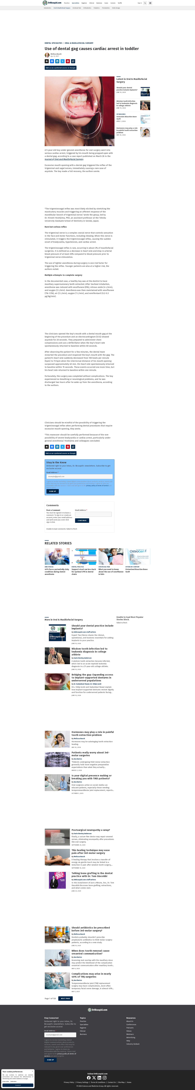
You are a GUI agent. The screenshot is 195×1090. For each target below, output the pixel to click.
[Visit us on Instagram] (104, 1078)
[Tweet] (63, 61)
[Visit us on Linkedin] (99, 1078)
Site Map (121, 1082)
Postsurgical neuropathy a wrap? (91, 830)
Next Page (65, 998)
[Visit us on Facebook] (89, 1078)
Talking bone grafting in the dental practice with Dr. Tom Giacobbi (92, 875)
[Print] (47, 61)
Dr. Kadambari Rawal (81, 684)
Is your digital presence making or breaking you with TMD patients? (92, 777)
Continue (82, 520)
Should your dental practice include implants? (126, 89)
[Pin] (68, 61)
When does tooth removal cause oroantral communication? (91, 952)
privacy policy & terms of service (97, 485)
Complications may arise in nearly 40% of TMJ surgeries (91, 975)
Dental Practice (78, 567)
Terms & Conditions (98, 1082)
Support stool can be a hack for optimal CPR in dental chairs (84, 571)
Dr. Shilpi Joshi (95, 684)
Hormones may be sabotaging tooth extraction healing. (92, 742)
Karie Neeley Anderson (83, 658)
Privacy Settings (82, 1082)
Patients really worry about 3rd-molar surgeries (90, 754)
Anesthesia (49, 567)
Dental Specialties (53, 43)
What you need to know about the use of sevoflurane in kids (111, 571)
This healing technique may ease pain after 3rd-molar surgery (91, 852)
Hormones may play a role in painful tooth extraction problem (127, 130)
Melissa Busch (56, 54)
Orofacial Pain (104, 567)
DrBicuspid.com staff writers (85, 632)
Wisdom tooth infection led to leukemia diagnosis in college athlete (126, 103)
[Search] (145, 3)
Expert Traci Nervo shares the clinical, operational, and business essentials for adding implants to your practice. (92, 638)
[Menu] (150, 3)
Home (129, 1082)
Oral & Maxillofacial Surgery (79, 43)
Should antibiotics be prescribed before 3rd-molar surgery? (91, 929)
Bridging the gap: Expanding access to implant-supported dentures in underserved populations (92, 677)
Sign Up (52, 491)
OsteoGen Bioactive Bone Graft (126, 118)
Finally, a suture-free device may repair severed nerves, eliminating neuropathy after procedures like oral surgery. (93, 839)
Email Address (52, 472)
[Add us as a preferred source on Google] (73, 61)
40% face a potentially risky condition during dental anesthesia (57, 571)
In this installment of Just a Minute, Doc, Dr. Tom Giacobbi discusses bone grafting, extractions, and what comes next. (93, 885)
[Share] (52, 61)
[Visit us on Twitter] (94, 1078)
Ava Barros (78, 759)
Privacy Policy (69, 1082)
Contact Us (112, 1082)
